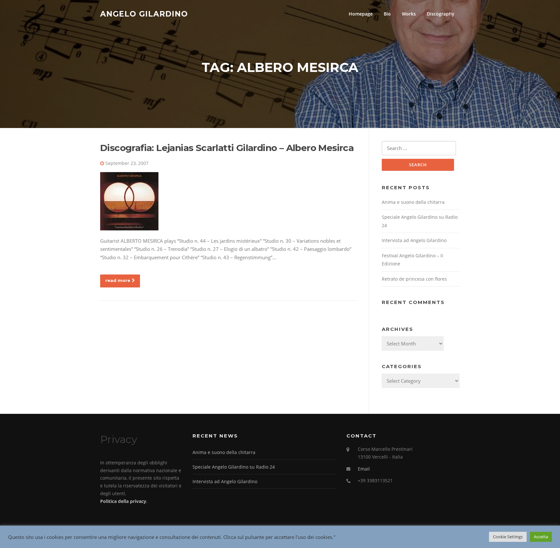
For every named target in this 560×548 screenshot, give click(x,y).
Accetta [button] (541, 537)
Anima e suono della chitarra (413, 202)
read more (117, 280)
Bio (387, 14)
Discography (440, 14)
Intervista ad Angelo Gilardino (414, 240)
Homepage (361, 14)
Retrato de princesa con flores (414, 279)
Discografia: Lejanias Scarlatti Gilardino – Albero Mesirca (227, 147)
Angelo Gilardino (144, 13)
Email (364, 469)
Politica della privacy (123, 501)
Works (409, 14)
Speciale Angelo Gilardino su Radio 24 (233, 467)
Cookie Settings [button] (508, 537)
